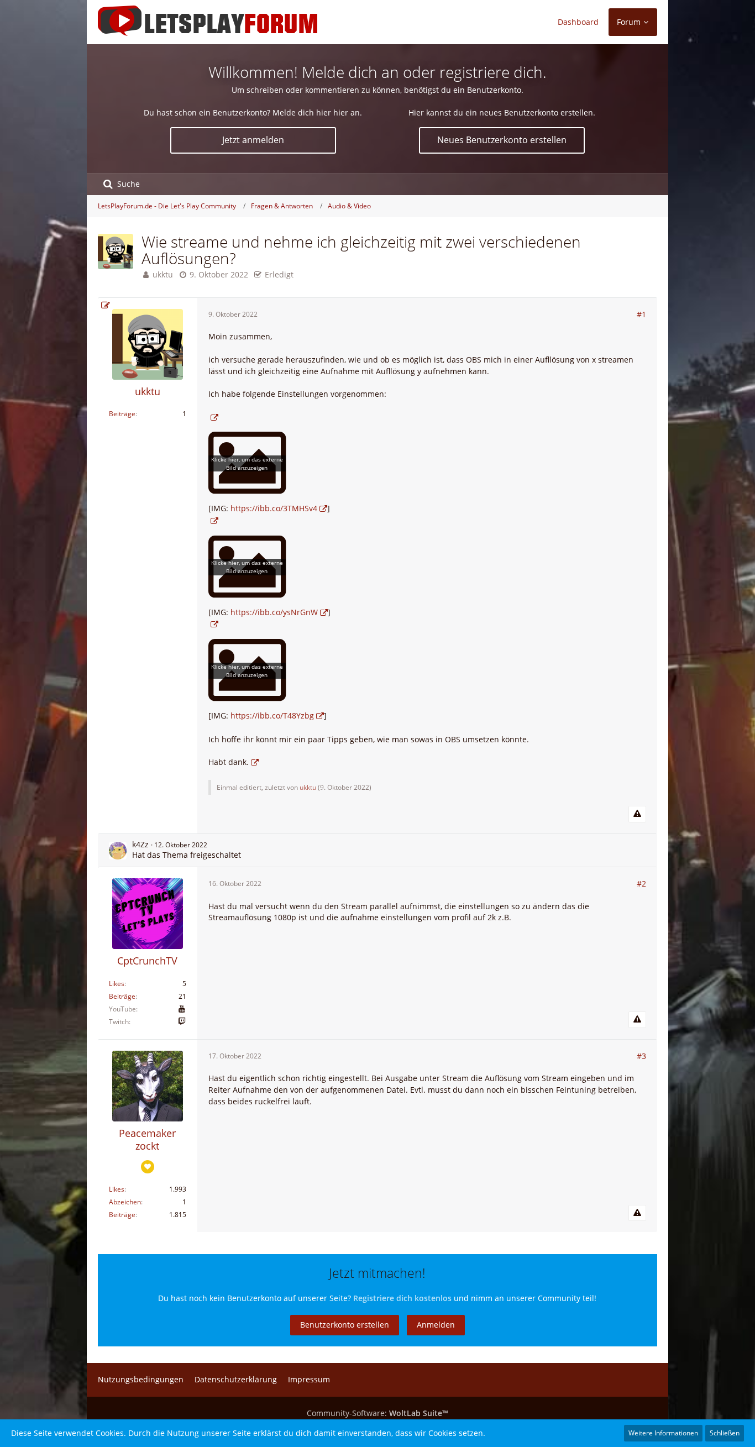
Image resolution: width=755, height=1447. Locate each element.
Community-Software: (377, 1413)
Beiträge (122, 413)
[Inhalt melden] (637, 814)
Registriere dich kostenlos (402, 1298)
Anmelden (436, 1324)
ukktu (163, 274)
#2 (641, 883)
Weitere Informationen (663, 1433)
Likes (116, 983)
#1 (641, 314)
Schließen (725, 1433)
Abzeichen (125, 1202)
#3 (641, 1056)
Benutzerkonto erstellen (344, 1324)
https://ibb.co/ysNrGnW (274, 612)
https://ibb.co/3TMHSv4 (273, 508)
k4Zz (140, 844)
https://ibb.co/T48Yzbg (272, 715)
